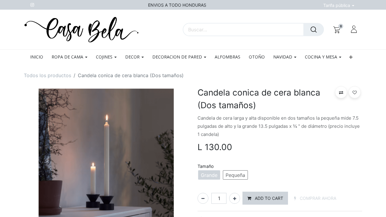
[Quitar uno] (203, 198)
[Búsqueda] (313, 30)
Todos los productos (47, 75)
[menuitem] (38, 57)
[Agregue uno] (234, 198)
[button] (351, 57)
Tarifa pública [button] (337, 5)
